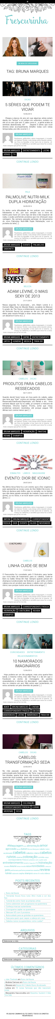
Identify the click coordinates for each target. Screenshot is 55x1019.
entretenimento (31, 150)
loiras (35, 807)
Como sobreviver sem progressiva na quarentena (26, 904)
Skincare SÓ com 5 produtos (18, 912)
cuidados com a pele (35, 860)
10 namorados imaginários (27, 663)
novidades (44, 523)
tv (14, 154)
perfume (22, 870)
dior (15, 523)
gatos (7, 341)
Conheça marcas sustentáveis (18, 907)
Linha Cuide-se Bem (27, 565)
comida (41, 857)
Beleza (27, 286)
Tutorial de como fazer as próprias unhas (23, 901)
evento (26, 245)
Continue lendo (27, 161)
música (27, 341)
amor (6, 707)
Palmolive (38, 245)
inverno (7, 866)
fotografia (32, 863)
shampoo (18, 435)
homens (17, 341)
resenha (36, 870)
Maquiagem (38, 473)
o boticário (24, 611)
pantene (42, 432)
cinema (35, 707)
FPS (36, 863)
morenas (8, 811)
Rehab (7, 435)
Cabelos (23, 378)
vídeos (47, 873)
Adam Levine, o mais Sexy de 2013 (27, 293)
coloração (28, 803)
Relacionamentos (27, 656)
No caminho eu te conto (22, 1014)
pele (7, 870)
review (36, 611)
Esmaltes (15, 473)
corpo (47, 857)
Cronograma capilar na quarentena (20, 909)
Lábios (26, 473)
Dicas (28, 99)
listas (46, 150)
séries (7, 154)
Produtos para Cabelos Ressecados (27, 386)
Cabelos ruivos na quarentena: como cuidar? (24, 921)
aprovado (11, 848)
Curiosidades (17, 652)
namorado (32, 715)
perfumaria (14, 870)
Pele (27, 192)
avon (19, 849)
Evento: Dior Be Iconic (27, 478)
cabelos (19, 852)
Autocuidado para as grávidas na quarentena (24, 915)
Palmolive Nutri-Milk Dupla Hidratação (27, 199)
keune (13, 866)
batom (7, 519)
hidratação (29, 432)
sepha (21, 873)
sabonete (9, 249)
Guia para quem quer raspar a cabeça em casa (25, 918)
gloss (33, 523)
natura (28, 866)
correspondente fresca (36, 607)
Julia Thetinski (11, 979)
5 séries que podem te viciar (27, 107)
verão (42, 873)
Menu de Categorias (28, 63)
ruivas (8, 873)
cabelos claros (33, 853)
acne (25, 846)
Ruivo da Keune (12, 893)
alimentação (33, 845)
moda (23, 866)
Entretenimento (36, 652)
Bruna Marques (23, 134)
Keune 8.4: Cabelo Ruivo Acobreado (31, 985)
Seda (18, 811)
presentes (29, 870)
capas (26, 337)
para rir (38, 341)
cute (45, 860)
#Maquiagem (15, 845)
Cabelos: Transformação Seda (27, 759)
